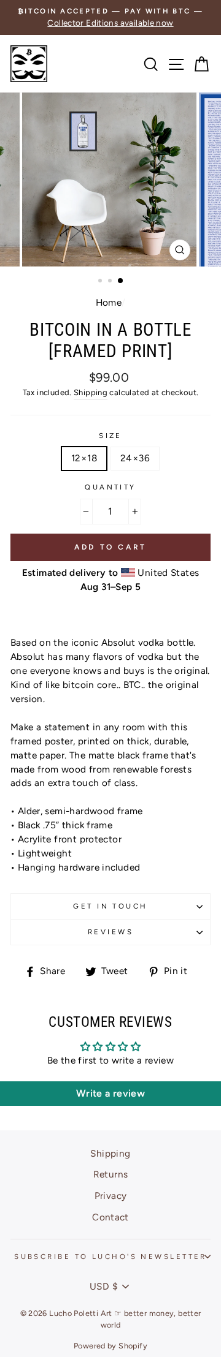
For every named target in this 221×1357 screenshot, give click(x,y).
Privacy (111, 1195)
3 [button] (121, 281)
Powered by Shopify (110, 1345)
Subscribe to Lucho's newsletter (110, 1256)
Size (110, 435)
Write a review (110, 1093)
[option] (110, 17)
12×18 (84, 458)
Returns (110, 1174)
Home (109, 302)
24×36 (135, 458)
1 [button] (101, 282)
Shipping (90, 392)
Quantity (110, 487)
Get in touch (110, 906)
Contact (110, 1217)
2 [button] (111, 282)
